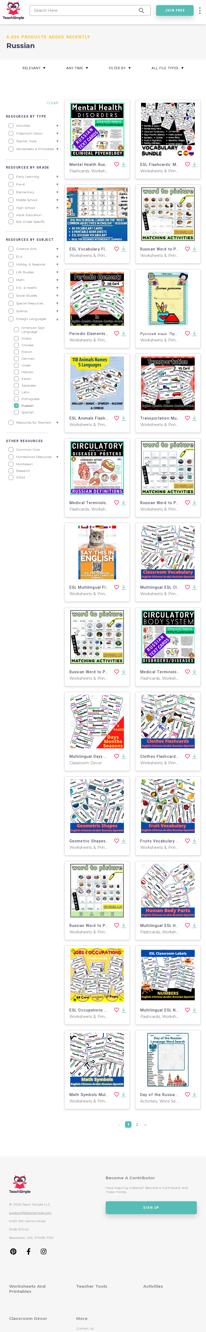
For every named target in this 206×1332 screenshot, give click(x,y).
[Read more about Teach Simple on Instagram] (43, 1253)
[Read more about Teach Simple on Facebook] (29, 1253)
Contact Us (85, 1328)
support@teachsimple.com (30, 1213)
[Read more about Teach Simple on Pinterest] (13, 1253)
